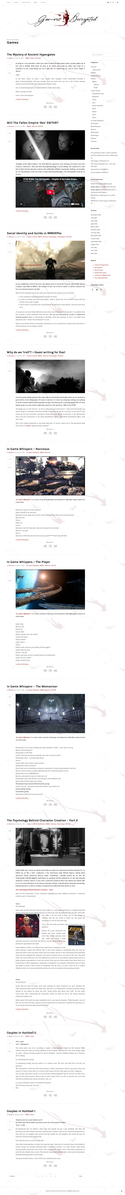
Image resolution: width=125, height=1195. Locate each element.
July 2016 (94, 218)
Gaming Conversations (103, 275)
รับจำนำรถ (94, 184)
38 (10, 243)
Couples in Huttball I (21, 1111)
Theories (38, 58)
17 (9, 65)
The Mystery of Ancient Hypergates (31, 54)
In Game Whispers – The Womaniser (32, 686)
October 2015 (95, 239)
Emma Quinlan (97, 105)
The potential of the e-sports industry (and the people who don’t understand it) (104, 155)
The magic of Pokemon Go (100, 161)
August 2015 (95, 244)
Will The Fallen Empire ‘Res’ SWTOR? (32, 122)
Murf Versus (99, 270)
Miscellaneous (96, 126)
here (29, 426)
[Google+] (113, 2)
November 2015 (96, 236)
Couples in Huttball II (21, 1032)
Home (8, 2)
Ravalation (98, 267)
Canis (94, 100)
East (93, 103)
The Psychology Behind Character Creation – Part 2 (42, 820)
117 (10, 572)
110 (10, 459)
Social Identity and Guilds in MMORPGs (34, 233)
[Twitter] (108, 2)
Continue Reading (23, 99)
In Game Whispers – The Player (28, 562)
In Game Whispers (32, 452)
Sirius (94, 117)
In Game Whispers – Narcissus (28, 449)
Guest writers (26, 2)
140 (10, 697)
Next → (81, 1176)
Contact (43, 2)
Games (93, 79)
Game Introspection (101, 265)
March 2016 (95, 227)
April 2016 (94, 224)
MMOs (27, 58)
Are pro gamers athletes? (99, 172)
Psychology (61, 237)
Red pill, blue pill (106, 184)
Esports (93, 73)
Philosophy (53, 237)
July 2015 (94, 247)
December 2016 (96, 215)
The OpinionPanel (101, 278)
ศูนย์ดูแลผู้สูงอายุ (96, 187)
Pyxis (10, 58)
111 (10, 363)
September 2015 (96, 241)
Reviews (93, 138)
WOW (96, 88)
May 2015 (94, 253)
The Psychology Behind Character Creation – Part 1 (34, 890)
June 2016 (94, 221)
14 (9, 1121)
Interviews (41, 824)
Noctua (16, 2)
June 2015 (94, 250)
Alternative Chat (98, 94)
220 (10, 831)
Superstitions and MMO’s (99, 169)
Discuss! (93, 67)
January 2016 (95, 233)
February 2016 (95, 230)
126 (10, 133)
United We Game (100, 273)
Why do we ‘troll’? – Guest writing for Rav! (36, 352)
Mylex (94, 112)
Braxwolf (95, 96)
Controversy (96, 70)
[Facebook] (110, 2)
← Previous (12, 1176)
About (35, 2)
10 (9, 1043)
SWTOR (40, 126)
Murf (94, 108)
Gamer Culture (32, 237)
